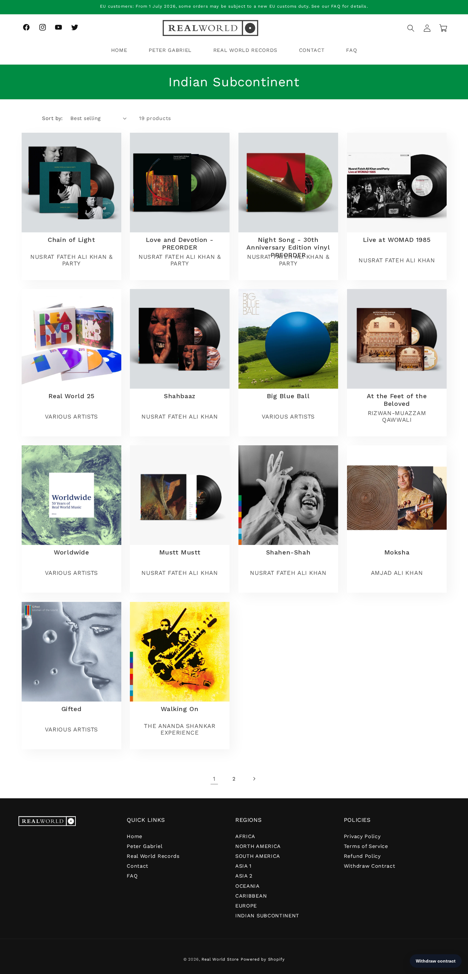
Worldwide (71, 552)
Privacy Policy (362, 836)
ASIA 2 (243, 876)
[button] (411, 28)
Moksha (396, 552)
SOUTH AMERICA (257, 856)
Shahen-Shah (288, 552)
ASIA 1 (243, 866)
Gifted (71, 709)
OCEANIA (247, 886)
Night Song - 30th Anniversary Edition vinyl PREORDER (288, 247)
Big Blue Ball (288, 396)
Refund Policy (362, 856)
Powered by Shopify (263, 959)
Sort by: (52, 118)
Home (134, 836)
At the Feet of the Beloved (397, 400)
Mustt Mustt (180, 552)
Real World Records (153, 856)
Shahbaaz (179, 396)
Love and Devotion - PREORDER (180, 243)
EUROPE (246, 906)
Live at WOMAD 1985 (396, 239)
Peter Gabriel (144, 846)
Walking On (180, 709)
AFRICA (245, 836)
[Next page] (254, 779)
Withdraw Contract (369, 866)
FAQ (132, 876)
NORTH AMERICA (258, 846)
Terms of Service (366, 846)
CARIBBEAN (251, 896)
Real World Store (220, 959)
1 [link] (214, 778)
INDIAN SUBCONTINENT (267, 916)
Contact (137, 866)
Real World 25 (71, 396)
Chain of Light (71, 239)
